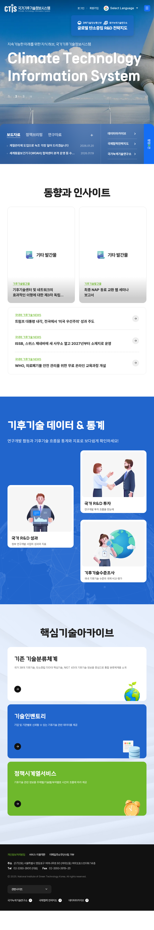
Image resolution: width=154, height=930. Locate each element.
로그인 (81, 8)
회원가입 (94, 8)
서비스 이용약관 (37, 854)
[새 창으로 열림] (102, 25)
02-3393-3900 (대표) (26, 868)
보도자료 (13, 135)
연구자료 (55, 135)
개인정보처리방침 (16, 854)
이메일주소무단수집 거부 (61, 854)
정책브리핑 (34, 135)
